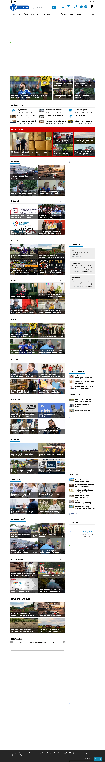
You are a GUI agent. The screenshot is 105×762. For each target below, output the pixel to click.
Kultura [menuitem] (64, 14)
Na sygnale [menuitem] (40, 14)
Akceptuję (98, 759)
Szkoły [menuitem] (56, 14)
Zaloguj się (91, 1)
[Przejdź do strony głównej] (19, 7)
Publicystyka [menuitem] (28, 14)
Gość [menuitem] (79, 14)
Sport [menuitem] (49, 14)
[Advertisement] (52, 28)
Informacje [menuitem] (15, 14)
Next (64, 657)
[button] (93, 14)
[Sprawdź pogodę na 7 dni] (74, 533)
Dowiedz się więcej (87, 759)
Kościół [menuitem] (72, 14)
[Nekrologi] (37, 656)
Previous (11, 657)
